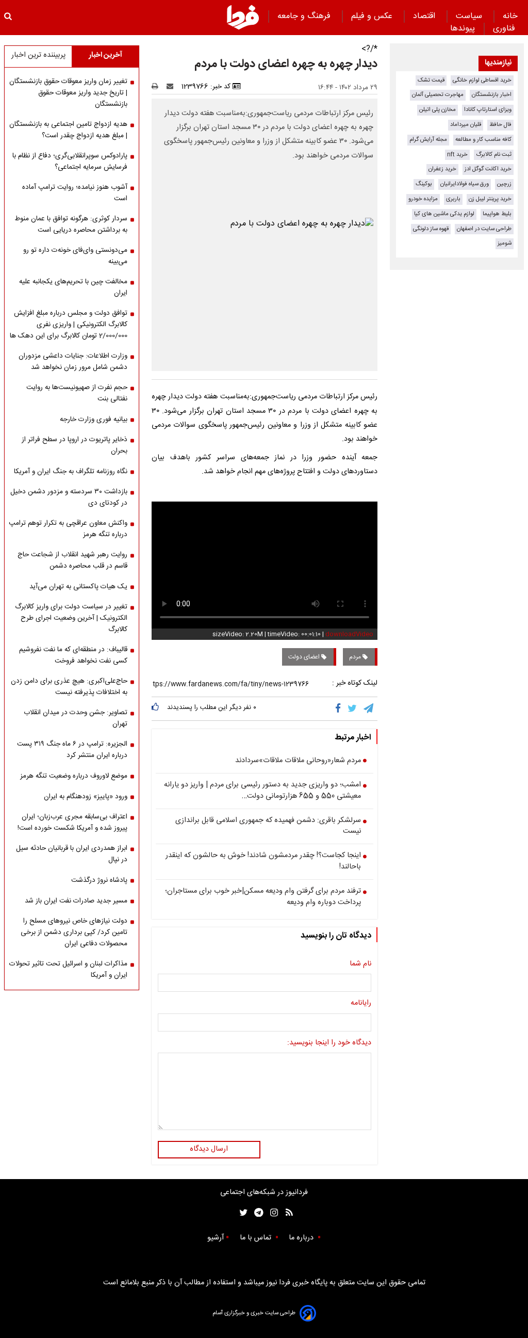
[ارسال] (172, 86)
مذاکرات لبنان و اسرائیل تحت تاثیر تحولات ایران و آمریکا (68, 969)
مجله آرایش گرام (428, 139)
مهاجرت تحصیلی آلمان (438, 95)
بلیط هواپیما (497, 214)
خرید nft (457, 154)
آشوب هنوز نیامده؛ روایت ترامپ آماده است (74, 193)
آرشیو (215, 1238)
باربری (453, 199)
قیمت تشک (431, 80)
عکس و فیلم (373, 16)
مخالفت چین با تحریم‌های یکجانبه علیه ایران (73, 287)
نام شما (360, 964)
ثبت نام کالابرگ (494, 154)
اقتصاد (425, 16)
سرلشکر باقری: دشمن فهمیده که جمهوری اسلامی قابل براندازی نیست (268, 826)
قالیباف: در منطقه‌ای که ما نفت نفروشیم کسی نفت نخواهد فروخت (73, 655)
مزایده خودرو (423, 199)
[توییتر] (353, 708)
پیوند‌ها (462, 29)
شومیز (505, 243)
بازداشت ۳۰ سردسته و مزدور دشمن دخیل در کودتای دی (68, 497)
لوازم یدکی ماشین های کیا (444, 214)
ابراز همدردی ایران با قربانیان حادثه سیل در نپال (71, 854)
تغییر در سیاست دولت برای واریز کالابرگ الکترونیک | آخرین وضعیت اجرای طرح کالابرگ (71, 618)
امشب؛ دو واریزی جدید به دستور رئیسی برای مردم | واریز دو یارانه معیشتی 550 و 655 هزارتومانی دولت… (262, 791)
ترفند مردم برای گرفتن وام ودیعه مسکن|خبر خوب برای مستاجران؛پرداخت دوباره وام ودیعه (263, 897)
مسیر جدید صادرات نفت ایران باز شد (76, 901)
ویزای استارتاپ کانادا (488, 110)
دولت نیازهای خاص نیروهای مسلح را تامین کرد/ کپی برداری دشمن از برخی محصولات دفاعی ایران (74, 932)
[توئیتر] (241, 1213)
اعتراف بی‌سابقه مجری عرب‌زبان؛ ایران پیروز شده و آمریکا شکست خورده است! (72, 822)
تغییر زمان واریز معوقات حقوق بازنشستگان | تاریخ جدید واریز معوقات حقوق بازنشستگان (68, 93)
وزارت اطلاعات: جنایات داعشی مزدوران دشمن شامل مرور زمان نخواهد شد (73, 361)
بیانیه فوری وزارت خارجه (93, 419)
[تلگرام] (369, 708)
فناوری (505, 29)
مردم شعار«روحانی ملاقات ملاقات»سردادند (298, 761)
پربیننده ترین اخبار (38, 55)
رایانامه (361, 1003)
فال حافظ (500, 125)
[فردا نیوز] (243, 17)
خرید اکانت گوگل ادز (488, 169)
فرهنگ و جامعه (305, 16)
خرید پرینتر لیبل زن (490, 199)
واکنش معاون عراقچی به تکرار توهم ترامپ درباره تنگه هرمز (68, 529)
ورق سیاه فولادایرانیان (464, 184)
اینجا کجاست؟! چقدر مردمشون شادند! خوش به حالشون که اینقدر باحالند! (263, 861)
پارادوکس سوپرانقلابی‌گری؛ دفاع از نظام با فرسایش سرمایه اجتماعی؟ (69, 161)
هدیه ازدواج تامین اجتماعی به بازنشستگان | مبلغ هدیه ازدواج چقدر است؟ (68, 130)
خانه (510, 16)
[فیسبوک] (340, 708)
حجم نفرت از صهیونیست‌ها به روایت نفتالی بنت (76, 393)
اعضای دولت (304, 657)
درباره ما (302, 1238)
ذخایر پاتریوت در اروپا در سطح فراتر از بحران (74, 445)
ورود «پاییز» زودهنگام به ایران (85, 796)
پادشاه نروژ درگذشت (99, 880)
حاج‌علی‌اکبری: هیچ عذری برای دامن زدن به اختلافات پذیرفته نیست (69, 686)
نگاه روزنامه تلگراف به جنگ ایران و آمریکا (70, 471)
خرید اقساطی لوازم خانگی (482, 80)
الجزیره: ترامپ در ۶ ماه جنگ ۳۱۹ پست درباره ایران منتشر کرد (72, 749)
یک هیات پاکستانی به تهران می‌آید (78, 586)
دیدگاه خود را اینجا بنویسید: (329, 1043)
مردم (355, 657)
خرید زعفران (442, 169)
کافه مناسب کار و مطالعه (483, 139)
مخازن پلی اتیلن (437, 110)
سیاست (470, 16)
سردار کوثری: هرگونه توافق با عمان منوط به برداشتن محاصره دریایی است (70, 224)
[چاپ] (158, 86)
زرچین (504, 184)
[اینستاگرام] (271, 1213)
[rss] (286, 1213)
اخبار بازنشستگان (492, 95)
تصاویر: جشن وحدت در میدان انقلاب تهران (75, 718)
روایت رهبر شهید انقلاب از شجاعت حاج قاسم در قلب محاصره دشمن (72, 560)
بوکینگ (424, 184)
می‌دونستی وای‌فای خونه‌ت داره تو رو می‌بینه (75, 256)
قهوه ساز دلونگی (431, 229)
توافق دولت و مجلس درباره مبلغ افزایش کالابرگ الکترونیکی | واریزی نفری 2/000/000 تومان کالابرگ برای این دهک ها (68, 325)
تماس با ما (256, 1238)
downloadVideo (349, 634)
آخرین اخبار (105, 55)
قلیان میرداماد (465, 125)
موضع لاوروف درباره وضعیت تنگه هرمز (73, 776)
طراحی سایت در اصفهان (484, 229)
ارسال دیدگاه (209, 1149)
